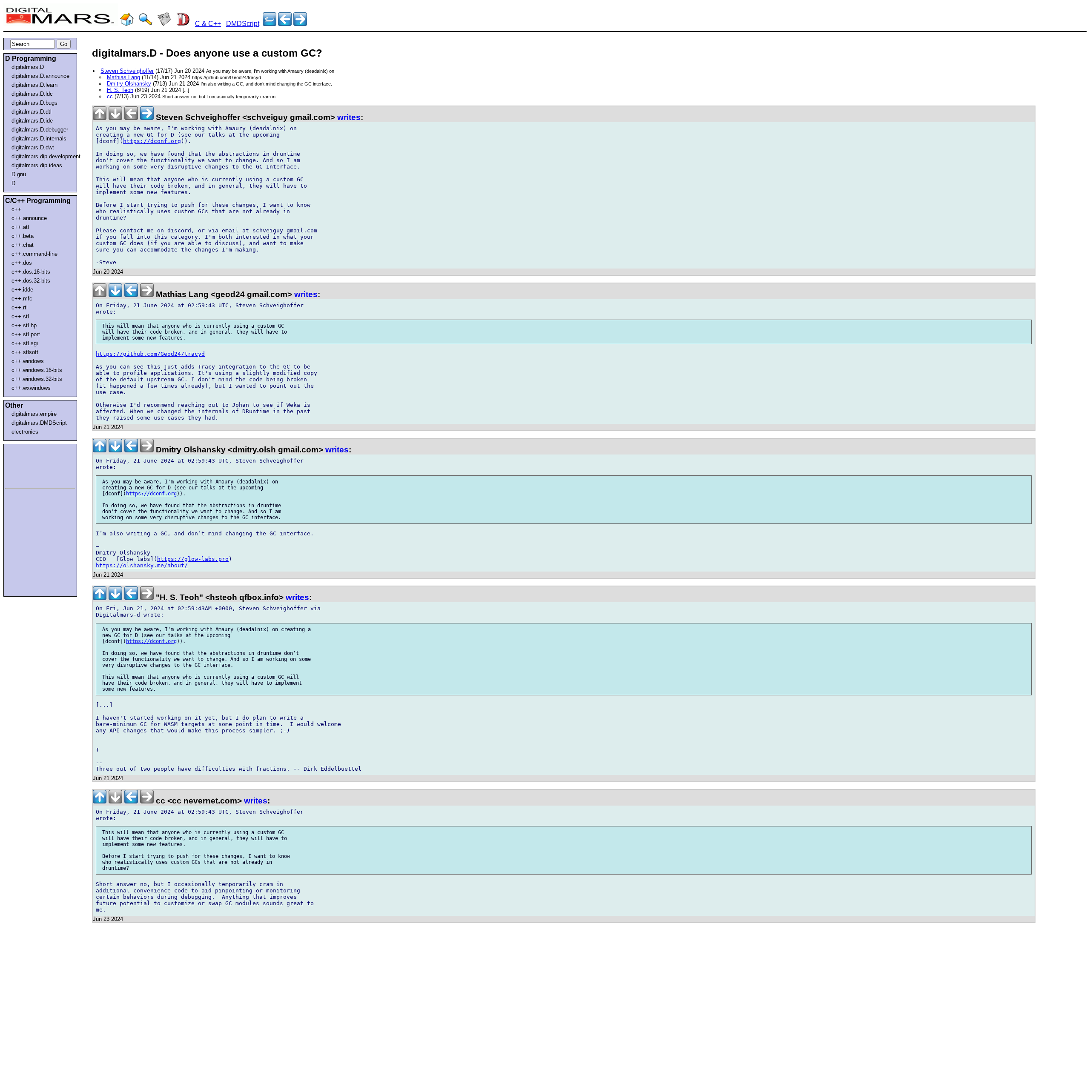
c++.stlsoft (24, 352)
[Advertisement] (30, 465)
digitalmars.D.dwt (32, 147)
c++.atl (20, 227)
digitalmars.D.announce (40, 76)
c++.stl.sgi (24, 343)
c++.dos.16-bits (30, 272)
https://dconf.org (152, 141)
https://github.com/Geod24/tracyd (150, 354)
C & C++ (208, 23)
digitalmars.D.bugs (34, 103)
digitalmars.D (27, 67)
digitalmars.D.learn (34, 85)
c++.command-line (34, 254)
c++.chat (22, 245)
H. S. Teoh (120, 90)
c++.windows (27, 361)
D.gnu (18, 174)
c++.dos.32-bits (30, 280)
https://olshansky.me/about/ (142, 565)
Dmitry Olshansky (129, 83)
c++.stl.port (25, 334)
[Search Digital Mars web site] (145, 23)
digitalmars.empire (34, 414)
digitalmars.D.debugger (39, 129)
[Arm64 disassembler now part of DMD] (300, 23)
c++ (16, 209)
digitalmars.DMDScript (39, 423)
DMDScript (242, 23)
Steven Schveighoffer (127, 71)
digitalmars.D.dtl (31, 112)
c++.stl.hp (24, 325)
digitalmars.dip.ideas (36, 165)
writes (349, 117)
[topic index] (269, 23)
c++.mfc (21, 298)
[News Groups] (164, 23)
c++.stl (20, 316)
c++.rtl (19, 307)
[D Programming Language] (183, 23)
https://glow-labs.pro (193, 559)
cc (110, 96)
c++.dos (21, 263)
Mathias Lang (123, 77)
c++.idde (22, 289)
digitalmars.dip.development (41, 156)
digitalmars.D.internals (38, 138)
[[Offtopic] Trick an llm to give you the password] (285, 23)
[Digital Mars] (127, 23)
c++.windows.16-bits (36, 370)
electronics (24, 432)
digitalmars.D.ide (32, 120)
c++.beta (22, 236)
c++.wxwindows (31, 388)
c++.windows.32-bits (36, 379)
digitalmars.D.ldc (32, 94)
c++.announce (29, 218)
